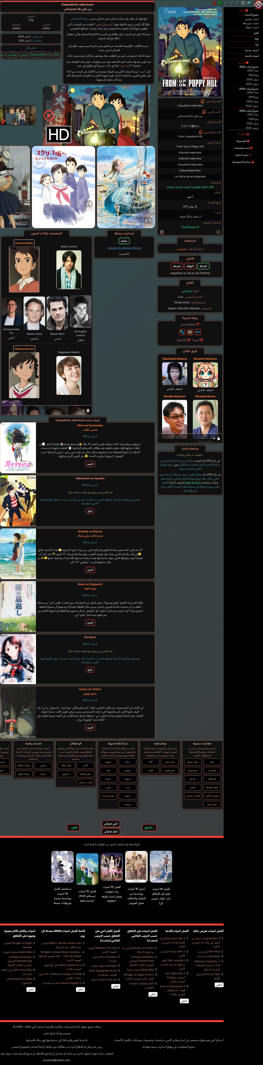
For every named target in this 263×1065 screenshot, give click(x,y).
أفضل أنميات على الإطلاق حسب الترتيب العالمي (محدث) (142, 935)
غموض (127, 770)
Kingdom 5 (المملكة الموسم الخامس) (61, 983)
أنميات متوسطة (251, 23)
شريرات (127, 804)
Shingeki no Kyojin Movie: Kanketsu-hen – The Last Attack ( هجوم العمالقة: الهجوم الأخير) (59, 956)
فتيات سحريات (193, 795)
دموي (127, 795)
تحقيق (128, 778)
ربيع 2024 (254, 97)
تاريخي (187, 186)
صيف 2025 (253, 123)
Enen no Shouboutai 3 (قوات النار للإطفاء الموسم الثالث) (172, 990)
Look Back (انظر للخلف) (104, 965)
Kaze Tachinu (193, 482)
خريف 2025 (252, 127)
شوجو (170, 186)
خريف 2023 (252, 83)
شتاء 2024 (253, 92)
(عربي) (196, 339)
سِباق (43, 774)
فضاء (150, 770)
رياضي (43, 765)
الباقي (219, 984)
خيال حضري (192, 761)
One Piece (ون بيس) (209, 951)
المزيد (90, 464)
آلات (150, 761)
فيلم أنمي (186, 290)
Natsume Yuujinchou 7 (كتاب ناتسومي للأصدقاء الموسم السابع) (207, 965)
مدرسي (178, 186)
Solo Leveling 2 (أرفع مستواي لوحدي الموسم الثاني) (172, 964)
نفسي (108, 787)
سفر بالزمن (192, 770)
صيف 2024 (253, 101)
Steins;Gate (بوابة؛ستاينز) (140, 969)
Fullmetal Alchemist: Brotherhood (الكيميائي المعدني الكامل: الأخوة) (142, 960)
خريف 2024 (252, 105)
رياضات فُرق (23, 774)
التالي (73, 827)
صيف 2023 (253, 79)
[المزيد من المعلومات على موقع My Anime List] (198, 332)
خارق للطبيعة (212, 787)
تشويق (108, 761)
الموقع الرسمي (188, 324)
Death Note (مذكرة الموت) (17, 952)
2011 (56, 54)
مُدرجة (177, 266)
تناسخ (193, 778)
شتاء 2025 (253, 114)
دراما (127, 761)
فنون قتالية (85, 774)
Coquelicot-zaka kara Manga (124, 247)
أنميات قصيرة (252, 19)
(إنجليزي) (182, 339)
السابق (149, 827)
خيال (212, 761)
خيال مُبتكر (212, 804)
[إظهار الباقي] (190, 438)
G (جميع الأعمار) (190, 226)
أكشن (85, 765)
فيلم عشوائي (110, 831)
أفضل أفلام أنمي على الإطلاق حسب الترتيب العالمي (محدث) (107, 935)
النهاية (190, 266)
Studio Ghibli (37, 54)
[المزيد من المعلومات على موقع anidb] (190, 332)
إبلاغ (90, 511)
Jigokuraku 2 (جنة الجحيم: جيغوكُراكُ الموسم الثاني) (175, 977)
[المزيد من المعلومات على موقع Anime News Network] (182, 332)
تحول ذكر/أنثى (212, 795)
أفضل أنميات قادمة (177, 931)
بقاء (108, 770)
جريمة (108, 778)
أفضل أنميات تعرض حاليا (208, 931)
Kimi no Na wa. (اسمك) (104, 979)
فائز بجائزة (207, 186)
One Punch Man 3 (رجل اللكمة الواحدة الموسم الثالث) (172, 942)
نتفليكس (182, 248)
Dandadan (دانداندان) (208, 956)
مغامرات (212, 770)
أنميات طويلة (252, 27)
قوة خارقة (66, 765)
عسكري (66, 774)
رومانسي (196, 186)
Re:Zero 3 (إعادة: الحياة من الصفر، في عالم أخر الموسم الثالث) (205, 942)
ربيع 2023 (254, 75)
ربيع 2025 (254, 119)
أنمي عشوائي (111, 823)
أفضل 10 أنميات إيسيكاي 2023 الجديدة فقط (87, 896)
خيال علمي (170, 761)
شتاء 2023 (253, 70)
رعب (127, 787)
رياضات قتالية (24, 765)
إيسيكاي (212, 778)
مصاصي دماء (108, 795)
